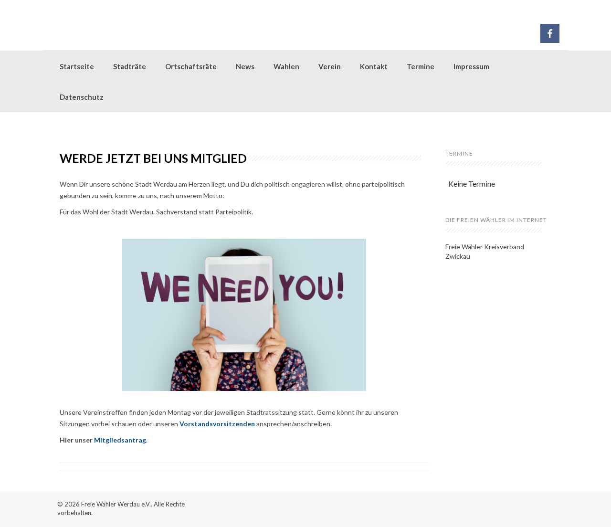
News (245, 66)
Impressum (471, 66)
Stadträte (129, 66)
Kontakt (374, 66)
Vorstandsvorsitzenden (217, 424)
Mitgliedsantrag (120, 440)
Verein (329, 66)
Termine (420, 66)
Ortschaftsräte (191, 66)
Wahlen (286, 66)
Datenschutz (82, 97)
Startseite (77, 66)
